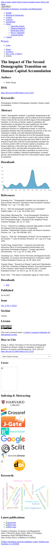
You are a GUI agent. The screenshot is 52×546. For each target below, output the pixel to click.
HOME (9, 13)
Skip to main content (9, 2)
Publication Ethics (17, 30)
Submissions (10, 22)
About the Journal (17, 26)
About (8, 24)
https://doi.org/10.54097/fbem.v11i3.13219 (17, 93)
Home (8, 49)
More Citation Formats (10, 357)
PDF (7, 285)
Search (5, 41)
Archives (9, 20)
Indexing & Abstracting (15, 15)
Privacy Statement (17, 33)
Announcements (17, 35)
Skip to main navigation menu (28, 2)
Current (9, 17)
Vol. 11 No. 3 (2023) (14, 54)
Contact (9, 37)
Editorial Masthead (18, 28)
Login (8, 45)
